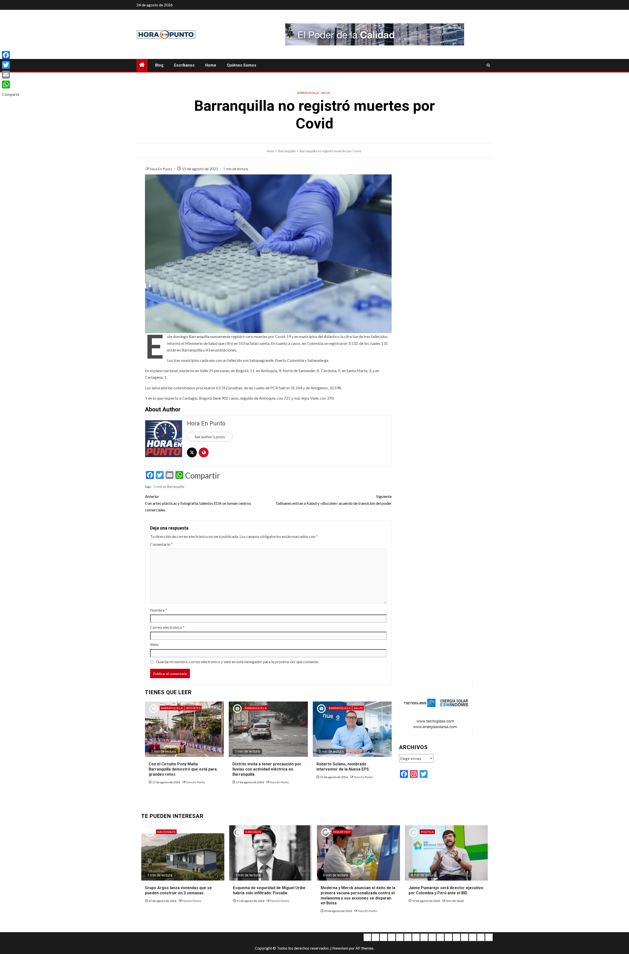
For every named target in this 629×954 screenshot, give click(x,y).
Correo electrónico (167, 627)
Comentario (161, 544)
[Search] (488, 65)
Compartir (202, 475)
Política (427, 832)
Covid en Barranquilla (169, 487)
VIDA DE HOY (342, 832)
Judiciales (253, 832)
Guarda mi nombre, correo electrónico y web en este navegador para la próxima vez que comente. (237, 661)
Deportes (193, 708)
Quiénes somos (241, 65)
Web (154, 644)
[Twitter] (11, 65)
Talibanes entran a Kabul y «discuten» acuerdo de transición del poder (333, 499)
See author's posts (210, 436)
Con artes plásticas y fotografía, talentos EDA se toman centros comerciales (198, 503)
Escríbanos (184, 65)
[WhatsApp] (11, 84)
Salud (325, 93)
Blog (159, 65)
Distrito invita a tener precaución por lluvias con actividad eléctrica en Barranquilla (266, 769)
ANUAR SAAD (455, 901)
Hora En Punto (161, 169)
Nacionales (166, 832)
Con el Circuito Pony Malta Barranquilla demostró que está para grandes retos (183, 769)
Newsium (340, 948)
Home (210, 65)
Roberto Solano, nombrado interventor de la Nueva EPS (342, 767)
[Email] (11, 75)
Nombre (158, 610)
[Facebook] (11, 55)
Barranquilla (308, 93)
